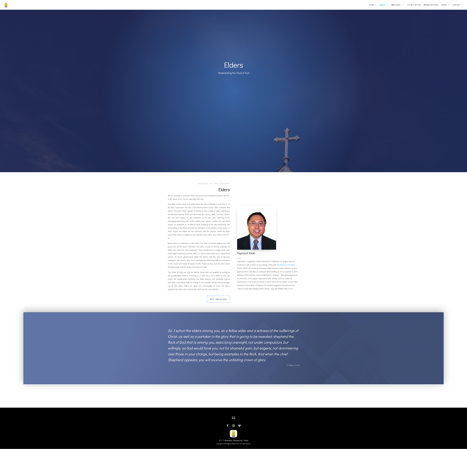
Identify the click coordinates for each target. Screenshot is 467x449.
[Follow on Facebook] (227, 425)
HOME (371, 5)
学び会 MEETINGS (431, 5)
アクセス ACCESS (414, 5)
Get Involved (218, 299)
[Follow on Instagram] (233, 425)
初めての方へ (396, 5)
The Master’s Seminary (286, 265)
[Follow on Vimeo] (239, 425)
